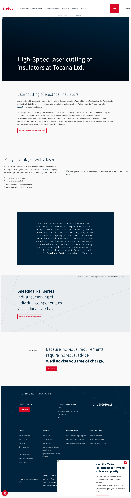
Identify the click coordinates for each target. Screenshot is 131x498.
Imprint (45, 479)
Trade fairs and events (26, 458)
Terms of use (55, 479)
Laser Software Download (98, 443)
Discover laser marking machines (30, 317)
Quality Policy (23, 462)
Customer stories (24, 455)
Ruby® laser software (97, 439)
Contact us (51, 369)
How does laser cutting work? (75, 439)
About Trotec (23, 439)
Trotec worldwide (24, 436)
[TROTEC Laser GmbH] (8, 8)
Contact (114, 8)
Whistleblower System (50, 486)
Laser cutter (46, 436)
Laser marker (46, 443)
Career (21, 451)
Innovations (22, 443)
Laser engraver (47, 439)
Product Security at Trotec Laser (54, 476)
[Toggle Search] (122, 8)
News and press (24, 447)
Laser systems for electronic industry (32, 131)
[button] (5, 493)
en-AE (128, 8)
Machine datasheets (96, 436)
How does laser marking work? (76, 443)
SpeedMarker (22, 107)
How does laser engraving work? (76, 436)
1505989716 (104, 404)
